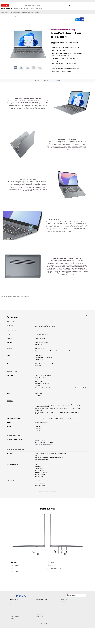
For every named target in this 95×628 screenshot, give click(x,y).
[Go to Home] (5, 5)
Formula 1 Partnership (14, 616)
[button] (69, 5)
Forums (63, 610)
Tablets (37, 608)
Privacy (42, 623)
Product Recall (64, 608)
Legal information (13, 610)
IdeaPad (19, 16)
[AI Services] (39, 12)
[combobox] (46, 5)
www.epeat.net (39, 444)
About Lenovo (13, 601)
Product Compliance (66, 605)
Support (63, 612)
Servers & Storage (39, 612)
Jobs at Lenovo (13, 612)
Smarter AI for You (39, 616)
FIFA (11, 614)
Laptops (14, 16)
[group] (15, 68)
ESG (11, 608)
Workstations (38, 605)
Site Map (46, 623)
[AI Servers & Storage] (20, 12)
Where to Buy (64, 601)
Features (37, 80)
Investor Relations (13, 605)
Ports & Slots (57, 80)
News (11, 603)
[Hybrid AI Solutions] (9, 12)
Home (10, 16)
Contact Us (64, 603)
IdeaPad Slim (25, 16)
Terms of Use (51, 623)
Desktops (37, 603)
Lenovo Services (39, 614)
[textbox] (76, 595)
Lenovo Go (12, 618)
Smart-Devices (38, 610)
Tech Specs (46, 80)
